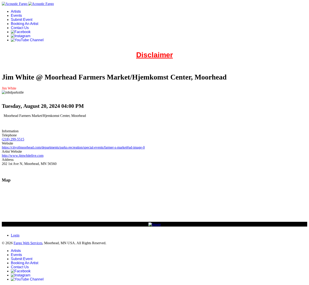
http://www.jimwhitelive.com (22, 155)
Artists (16, 11)
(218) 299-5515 (13, 139)
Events (16, 15)
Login (15, 235)
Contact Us (20, 28)
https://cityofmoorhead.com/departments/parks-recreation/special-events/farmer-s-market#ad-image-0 (73, 147)
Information (10, 131)
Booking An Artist (24, 24)
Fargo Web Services (28, 243)
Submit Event (21, 20)
